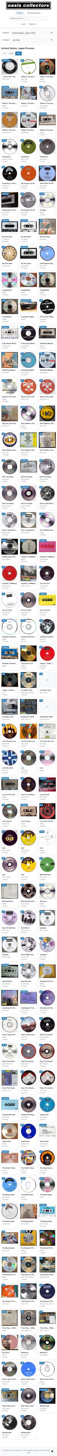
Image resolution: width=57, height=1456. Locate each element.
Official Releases (34, 13)
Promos (20, 13)
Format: (6, 40)
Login (23, 24)
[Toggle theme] (52, 1451)
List (4, 53)
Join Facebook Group (31, 1450)
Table (11, 53)
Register (32, 24)
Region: (6, 33)
